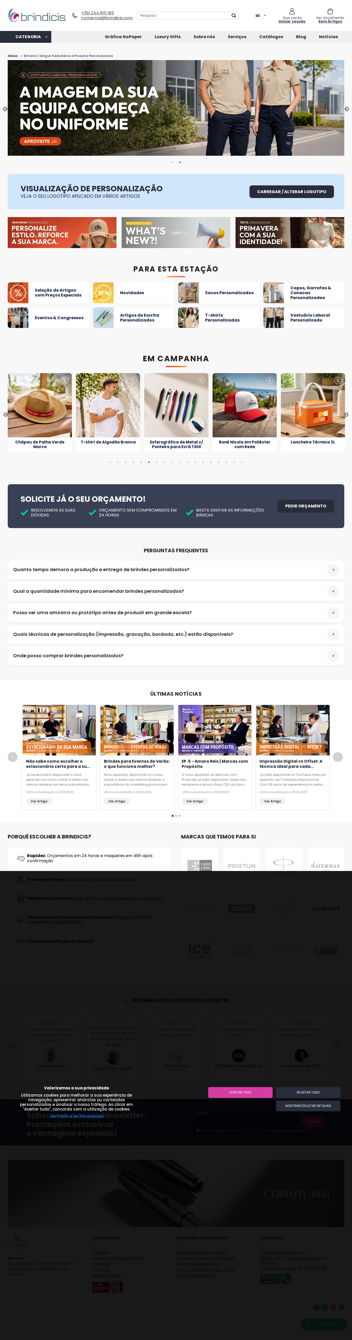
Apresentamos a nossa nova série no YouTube (290, 764)
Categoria (28, 37)
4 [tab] (133, 462)
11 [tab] (187, 462)
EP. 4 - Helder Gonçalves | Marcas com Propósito (130, 764)
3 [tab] (125, 462)
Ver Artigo (39, 801)
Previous (5, 109)
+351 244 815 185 (97, 13)
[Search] (233, 15)
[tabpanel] (176, 109)
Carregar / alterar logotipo (291, 192)
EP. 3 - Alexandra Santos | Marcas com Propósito (208, 764)
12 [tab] (195, 462)
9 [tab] (172, 462)
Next (346, 109)
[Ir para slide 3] (180, 816)
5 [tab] (141, 462)
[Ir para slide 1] (173, 816)
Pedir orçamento (305, 506)
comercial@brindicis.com (105, 17)
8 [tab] (164, 462)
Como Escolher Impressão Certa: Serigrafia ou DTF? (54, 764)
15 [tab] (218, 462)
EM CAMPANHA (176, 358)
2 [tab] (179, 162)
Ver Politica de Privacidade (77, 1116)
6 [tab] (149, 462)
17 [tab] (234, 462)
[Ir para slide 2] (176, 816)
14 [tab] (210, 462)
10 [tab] (179, 462)
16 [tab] (226, 462)
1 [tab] (172, 162)
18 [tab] (241, 462)
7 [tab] (156, 462)
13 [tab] (203, 462)
